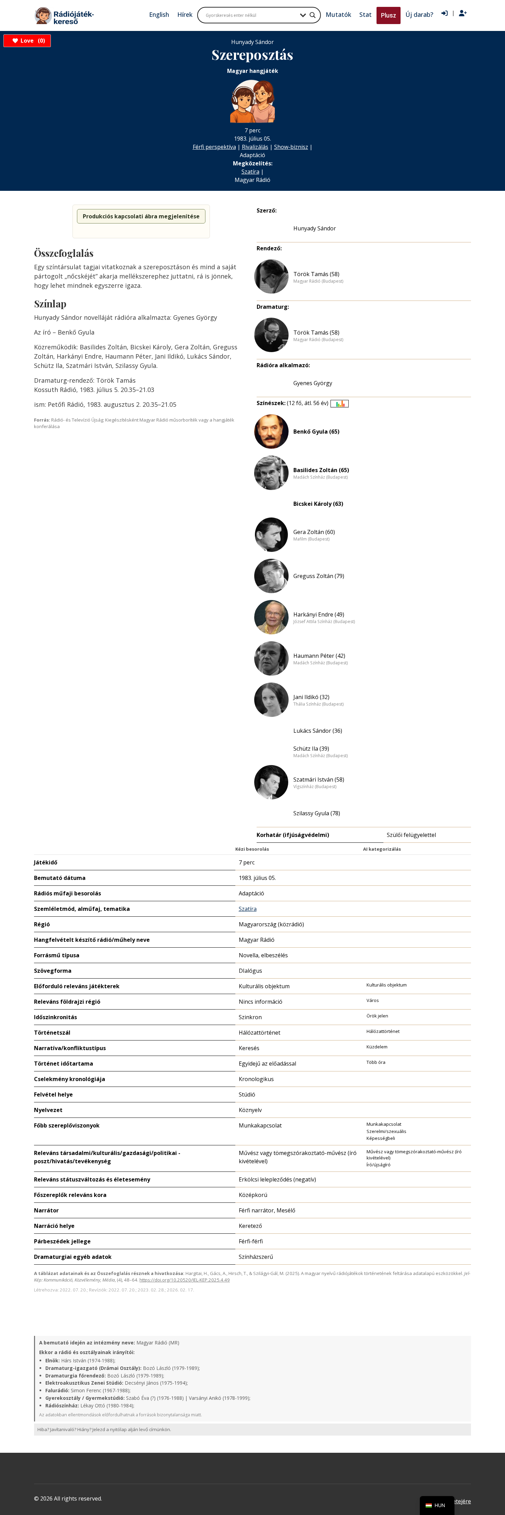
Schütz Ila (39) (311, 748)
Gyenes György (312, 383)
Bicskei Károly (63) (318, 504)
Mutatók (338, 14)
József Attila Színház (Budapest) (324, 621)
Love (32, 40)
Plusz (388, 15)
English (159, 14)
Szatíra (250, 171)
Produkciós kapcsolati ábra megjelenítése (141, 216)
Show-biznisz (291, 147)
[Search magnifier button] (312, 15)
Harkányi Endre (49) (318, 614)
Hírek (184, 14)
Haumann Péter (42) (319, 656)
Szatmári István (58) (318, 779)
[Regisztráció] (463, 13)
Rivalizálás (255, 147)
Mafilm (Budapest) (311, 539)
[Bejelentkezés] (444, 13)
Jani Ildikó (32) (311, 697)
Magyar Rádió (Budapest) (318, 281)
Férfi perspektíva (214, 147)
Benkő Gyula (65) (316, 431)
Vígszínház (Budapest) (314, 786)
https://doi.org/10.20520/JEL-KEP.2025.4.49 (184, 1280)
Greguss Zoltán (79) (318, 576)
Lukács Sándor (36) (317, 730)
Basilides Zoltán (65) (321, 470)
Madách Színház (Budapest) (320, 477)
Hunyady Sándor (314, 228)
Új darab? (419, 14)
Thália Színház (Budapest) (318, 704)
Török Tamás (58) (316, 274)
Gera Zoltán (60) (314, 532)
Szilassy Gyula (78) (316, 813)
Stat (365, 14)
